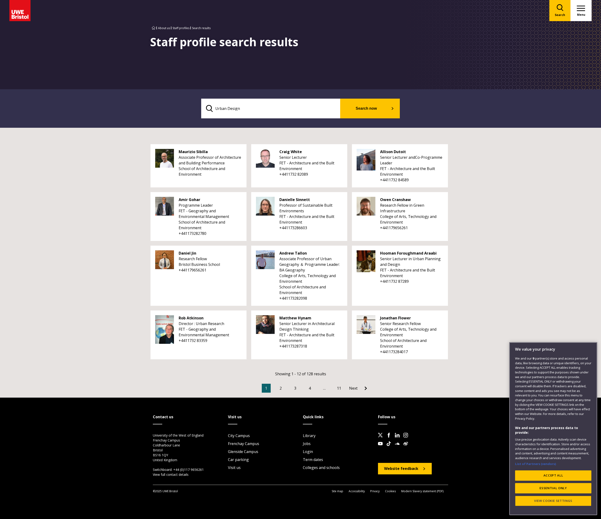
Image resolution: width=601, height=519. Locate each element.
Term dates (313, 459)
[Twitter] (381, 439)
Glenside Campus (243, 451)
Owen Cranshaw (395, 199)
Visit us (234, 467)
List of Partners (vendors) (535, 463)
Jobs (307, 443)
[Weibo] (407, 447)
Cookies (390, 491)
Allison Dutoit (393, 151)
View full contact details (171, 474)
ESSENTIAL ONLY (553, 488)
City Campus (239, 435)
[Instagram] (407, 439)
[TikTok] (390, 447)
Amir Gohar (189, 199)
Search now (366, 108)
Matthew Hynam (295, 318)
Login (308, 451)
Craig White (290, 151)
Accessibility (357, 491)
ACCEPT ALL (553, 475)
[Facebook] (390, 439)
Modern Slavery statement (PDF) (422, 491)
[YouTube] (381, 447)
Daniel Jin (187, 253)
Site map (337, 491)
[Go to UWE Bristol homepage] (153, 28)
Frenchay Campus (243, 443)
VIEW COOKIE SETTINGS (553, 501)
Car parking (238, 459)
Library (309, 435)
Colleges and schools (321, 467)
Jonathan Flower (395, 318)
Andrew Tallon (293, 253)
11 (339, 388)
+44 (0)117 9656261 (188, 469)
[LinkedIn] (398, 439)
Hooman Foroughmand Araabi (408, 253)
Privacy (375, 491)
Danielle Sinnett (294, 199)
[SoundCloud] (398, 447)
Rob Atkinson (191, 318)
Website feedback (401, 468)
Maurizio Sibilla (193, 151)
